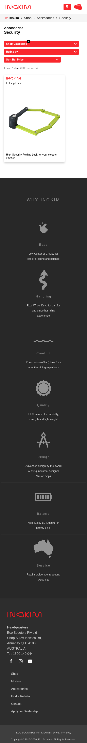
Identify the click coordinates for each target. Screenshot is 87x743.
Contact (16, 703)
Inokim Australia (24, 615)
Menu (78, 7)
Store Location (67, 7)
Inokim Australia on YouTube (30, 661)
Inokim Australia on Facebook (11, 661)
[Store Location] (67, 7)
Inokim (14, 18)
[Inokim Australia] (18, 7)
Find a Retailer (20, 696)
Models (16, 681)
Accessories (45, 18)
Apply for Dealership (24, 711)
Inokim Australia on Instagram (21, 661)
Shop (28, 18)
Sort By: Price (14, 59)
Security (65, 18)
